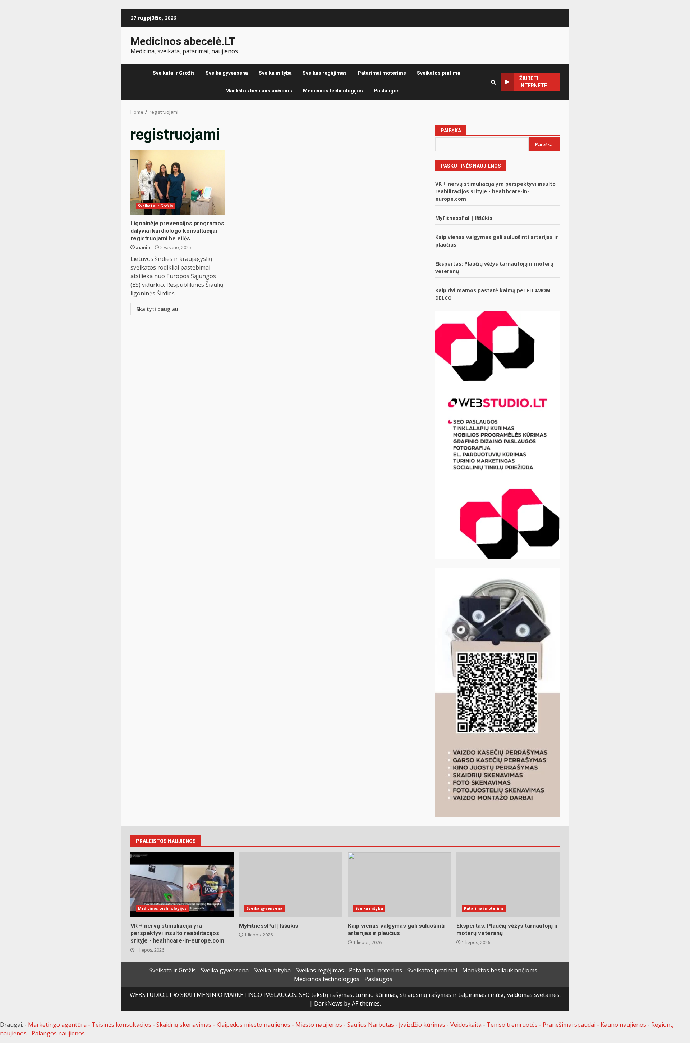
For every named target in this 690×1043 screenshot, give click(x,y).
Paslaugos (387, 91)
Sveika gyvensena (227, 73)
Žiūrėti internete (533, 82)
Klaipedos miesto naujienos (253, 1025)
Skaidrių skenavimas (183, 1025)
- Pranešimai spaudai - (570, 1025)
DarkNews (328, 1003)
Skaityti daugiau (157, 309)
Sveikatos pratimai (439, 73)
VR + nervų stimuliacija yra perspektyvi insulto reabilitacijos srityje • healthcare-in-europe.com (495, 191)
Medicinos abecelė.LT (183, 41)
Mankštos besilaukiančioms (258, 91)
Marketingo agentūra (57, 1025)
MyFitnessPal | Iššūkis (463, 218)
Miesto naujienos (318, 1025)
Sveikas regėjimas (325, 73)
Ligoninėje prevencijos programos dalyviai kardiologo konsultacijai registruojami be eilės (177, 182)
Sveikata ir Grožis (174, 73)
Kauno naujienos (623, 1025)
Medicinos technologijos (333, 91)
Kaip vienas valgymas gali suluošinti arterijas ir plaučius (399, 884)
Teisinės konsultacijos (121, 1025)
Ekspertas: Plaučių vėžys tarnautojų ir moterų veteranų (508, 884)
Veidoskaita (466, 1025)
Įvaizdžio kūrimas (422, 1025)
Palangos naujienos (58, 1033)
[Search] (493, 82)
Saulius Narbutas (370, 1025)
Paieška (451, 131)
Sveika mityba (275, 73)
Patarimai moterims (382, 73)
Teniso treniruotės (512, 1025)
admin (143, 247)
